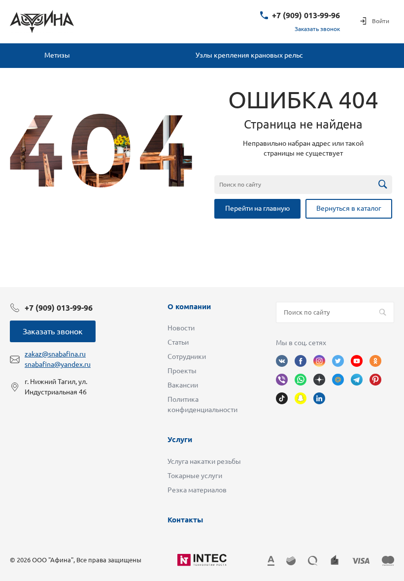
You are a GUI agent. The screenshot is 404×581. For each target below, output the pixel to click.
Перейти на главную (257, 208)
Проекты (182, 371)
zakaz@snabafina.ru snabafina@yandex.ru (58, 359)
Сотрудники (187, 356)
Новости (181, 328)
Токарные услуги (195, 476)
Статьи (178, 342)
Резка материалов (197, 490)
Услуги (180, 439)
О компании (189, 306)
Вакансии (183, 385)
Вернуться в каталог (348, 208)
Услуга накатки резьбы (204, 461)
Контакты (185, 520)
